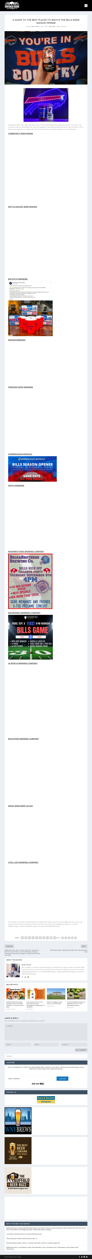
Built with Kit (38, 1083)
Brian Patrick (35, 26)
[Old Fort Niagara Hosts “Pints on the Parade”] (56, 993)
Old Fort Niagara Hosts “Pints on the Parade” (54, 1002)
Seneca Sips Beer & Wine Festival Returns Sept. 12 (21, 1238)
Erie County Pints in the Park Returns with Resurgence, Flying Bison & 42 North (35, 1004)
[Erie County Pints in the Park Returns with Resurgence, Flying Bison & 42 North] (36, 993)
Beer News (52, 26)
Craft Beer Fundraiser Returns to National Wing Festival (24, 1234)
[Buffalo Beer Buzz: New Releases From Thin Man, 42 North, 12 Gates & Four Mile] (15, 993)
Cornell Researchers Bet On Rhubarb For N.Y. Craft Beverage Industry (76, 1003)
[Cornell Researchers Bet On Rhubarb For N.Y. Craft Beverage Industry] (76, 993)
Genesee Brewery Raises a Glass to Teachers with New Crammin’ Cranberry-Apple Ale (33, 1243)
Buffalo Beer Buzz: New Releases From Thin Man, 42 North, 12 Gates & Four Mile (15, 1004)
